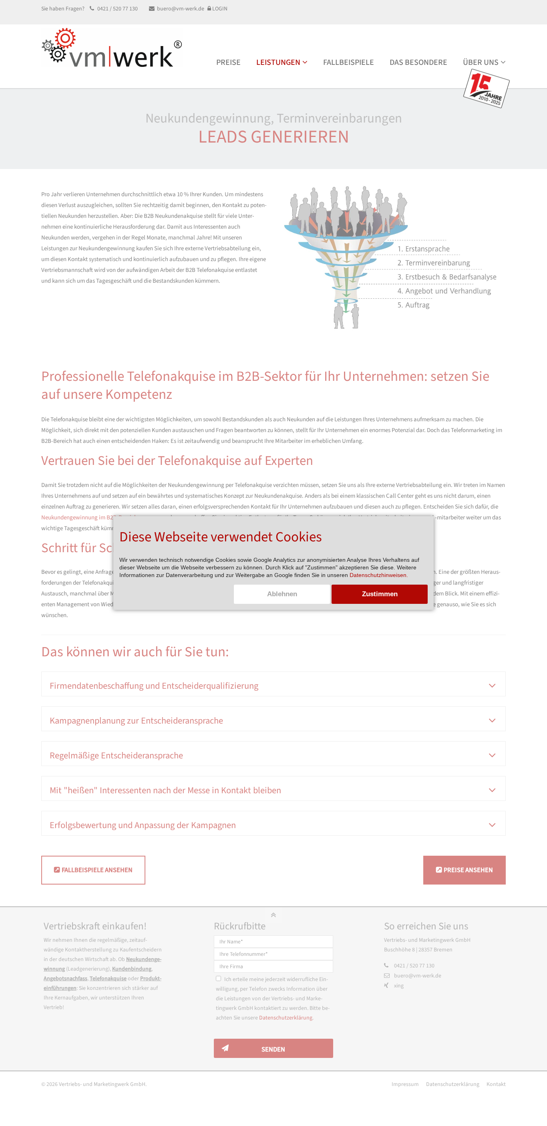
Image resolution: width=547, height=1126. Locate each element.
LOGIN (219, 9)
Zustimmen (380, 594)
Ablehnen (282, 594)
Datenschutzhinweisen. (379, 575)
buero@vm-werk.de (180, 9)
